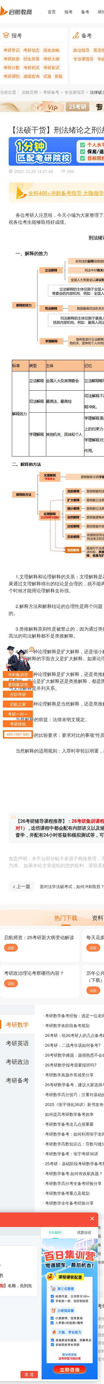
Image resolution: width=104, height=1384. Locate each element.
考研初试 (31, 67)
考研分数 (11, 67)
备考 (85, 12)
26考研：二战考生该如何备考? (73, 1045)
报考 (68, 12)
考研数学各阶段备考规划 (67, 1025)
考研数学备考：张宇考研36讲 (71, 1153)
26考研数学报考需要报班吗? (70, 1064)
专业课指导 (83, 59)
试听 (11, 947)
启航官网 (30, 92)
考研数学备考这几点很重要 (69, 1124)
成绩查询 (31, 76)
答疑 (59, 76)
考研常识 (11, 50)
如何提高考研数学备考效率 (69, 1114)
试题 (47, 76)
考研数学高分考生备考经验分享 (73, 1183)
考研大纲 (51, 59)
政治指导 (81, 50)
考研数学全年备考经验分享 (69, 1203)
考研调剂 (11, 76)
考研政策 (11, 59)
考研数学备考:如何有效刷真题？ (74, 1173)
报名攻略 (51, 50)
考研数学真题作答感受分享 (69, 1074)
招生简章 (31, 59)
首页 (52, 12)
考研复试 (51, 67)
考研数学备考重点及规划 (67, 1193)
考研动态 (31, 50)
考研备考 (51, 92)
